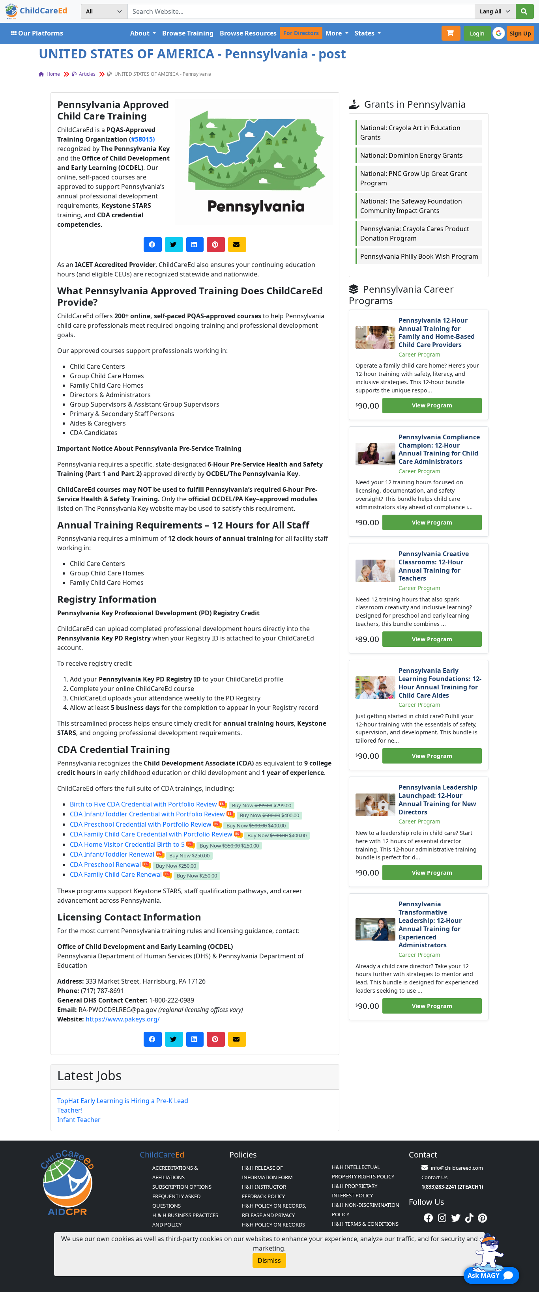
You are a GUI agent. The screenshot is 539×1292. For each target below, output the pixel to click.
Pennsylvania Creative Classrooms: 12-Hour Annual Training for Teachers (434, 566)
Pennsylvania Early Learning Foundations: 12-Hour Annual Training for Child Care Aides (440, 682)
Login (477, 33)
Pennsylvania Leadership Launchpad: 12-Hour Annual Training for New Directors (438, 799)
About (140, 33)
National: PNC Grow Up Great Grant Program (413, 178)
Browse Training (187, 33)
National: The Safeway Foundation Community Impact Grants (411, 206)
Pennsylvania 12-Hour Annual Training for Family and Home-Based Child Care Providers (437, 332)
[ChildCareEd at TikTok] (469, 1218)
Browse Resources (248, 33)
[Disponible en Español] (223, 804)
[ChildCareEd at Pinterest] (482, 1218)
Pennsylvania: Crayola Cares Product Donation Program (414, 233)
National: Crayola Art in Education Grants (410, 132)
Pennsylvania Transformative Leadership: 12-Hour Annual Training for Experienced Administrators (430, 924)
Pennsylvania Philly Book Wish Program (419, 256)
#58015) (143, 139)
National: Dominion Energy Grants (411, 155)
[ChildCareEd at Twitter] (455, 1218)
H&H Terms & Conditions (365, 1223)
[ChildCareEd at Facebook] (428, 1218)
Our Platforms (40, 33)
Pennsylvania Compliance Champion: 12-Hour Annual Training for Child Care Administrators (439, 449)
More (334, 33)
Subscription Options (181, 1186)
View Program (432, 405)
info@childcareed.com (457, 1167)
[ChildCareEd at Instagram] (442, 1218)
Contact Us (434, 1177)
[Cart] (451, 33)
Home (52, 74)
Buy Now (261, 805)
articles (86, 74)
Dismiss (269, 1260)
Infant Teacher (79, 1119)
